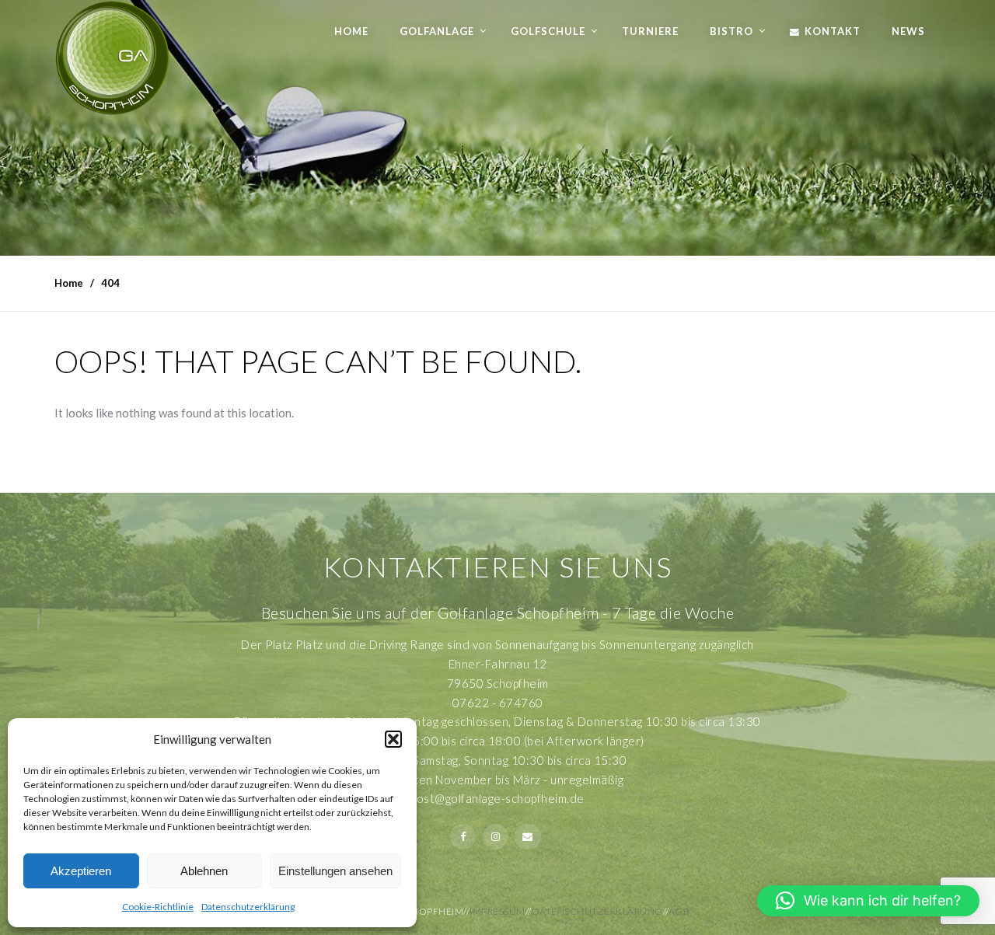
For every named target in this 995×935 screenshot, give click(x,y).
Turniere (650, 31)
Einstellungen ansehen (335, 870)
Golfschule (548, 31)
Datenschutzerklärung (248, 906)
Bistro (731, 31)
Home (351, 31)
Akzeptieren (81, 870)
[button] (393, 739)
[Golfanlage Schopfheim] (112, 58)
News (908, 31)
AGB (679, 911)
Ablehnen (204, 870)
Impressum (497, 911)
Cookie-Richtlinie (158, 906)
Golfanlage (437, 31)
